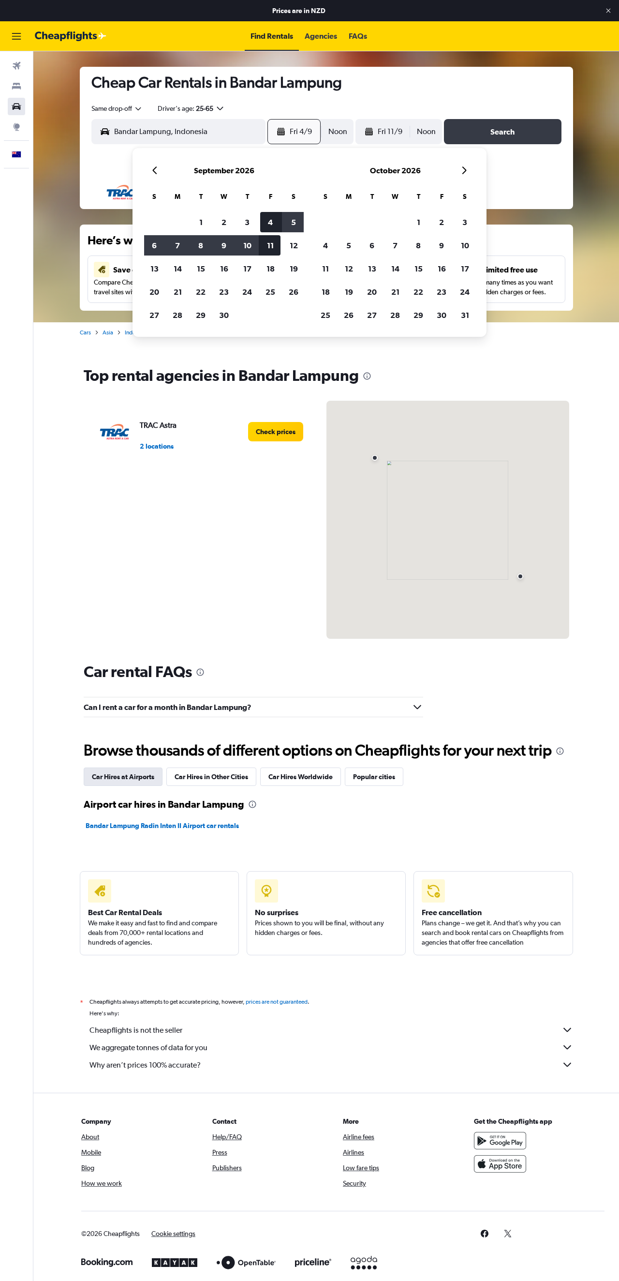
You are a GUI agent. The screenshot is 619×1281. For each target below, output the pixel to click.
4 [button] (270, 222)
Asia (108, 332)
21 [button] (178, 291)
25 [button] (270, 291)
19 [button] (294, 268)
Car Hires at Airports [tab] (123, 777)
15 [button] (201, 268)
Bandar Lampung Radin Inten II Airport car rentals (162, 825)
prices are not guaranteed (277, 1001)
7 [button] (177, 245)
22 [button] (201, 291)
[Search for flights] (16, 65)
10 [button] (247, 245)
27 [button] (154, 315)
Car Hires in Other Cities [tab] (211, 777)
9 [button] (223, 245)
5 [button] (293, 222)
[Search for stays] (16, 86)
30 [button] (224, 315)
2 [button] (223, 222)
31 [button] (465, 315)
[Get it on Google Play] (500, 1140)
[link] (275, 431)
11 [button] (270, 245)
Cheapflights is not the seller (135, 1030)
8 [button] (200, 245)
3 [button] (247, 222)
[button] (608, 10)
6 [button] (154, 245)
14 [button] (178, 268)
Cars (85, 332)
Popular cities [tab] (374, 777)
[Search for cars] (16, 106)
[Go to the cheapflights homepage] (70, 36)
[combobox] (117, 108)
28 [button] (177, 315)
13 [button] (154, 268)
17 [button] (247, 268)
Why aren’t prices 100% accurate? (145, 1065)
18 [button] (270, 268)
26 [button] (293, 291)
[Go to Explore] (16, 126)
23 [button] (224, 291)
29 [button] (201, 315)
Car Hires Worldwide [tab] (300, 777)
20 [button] (154, 291)
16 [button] (224, 268)
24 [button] (247, 291)
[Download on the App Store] (500, 1164)
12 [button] (294, 245)
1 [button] (201, 222)
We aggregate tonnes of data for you (148, 1047)
